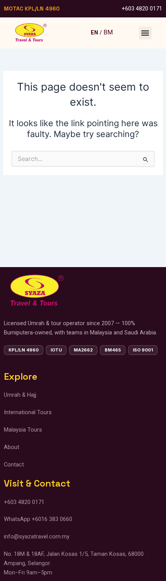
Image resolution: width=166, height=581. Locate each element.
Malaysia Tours (23, 429)
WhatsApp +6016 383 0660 (38, 519)
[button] (145, 33)
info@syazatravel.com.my (36, 536)
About (11, 447)
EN (94, 32)
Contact (14, 464)
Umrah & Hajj (20, 394)
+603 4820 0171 (142, 8)
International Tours (28, 412)
